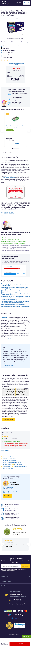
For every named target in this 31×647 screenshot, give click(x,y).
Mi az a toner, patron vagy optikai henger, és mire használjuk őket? (14, 284)
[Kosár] (20, 3)
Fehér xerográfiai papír (8, 468)
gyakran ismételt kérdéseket (8, 177)
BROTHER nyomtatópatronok (9, 458)
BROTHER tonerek (7, 464)
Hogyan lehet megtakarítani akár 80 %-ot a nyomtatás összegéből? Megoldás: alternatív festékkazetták (15, 288)
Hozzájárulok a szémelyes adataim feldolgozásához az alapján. (13, 570)
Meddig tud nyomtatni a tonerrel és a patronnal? (13, 304)
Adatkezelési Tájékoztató (6, 570)
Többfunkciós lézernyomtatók (20, 466)
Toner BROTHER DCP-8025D (7, 213)
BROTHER (20, 7)
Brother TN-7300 (27, 7)
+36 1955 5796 (9, 487)
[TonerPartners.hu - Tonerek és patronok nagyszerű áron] (5, 3)
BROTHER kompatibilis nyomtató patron (12, 462)
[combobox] (15, 153)
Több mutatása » (5, 450)
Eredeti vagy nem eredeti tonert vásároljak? (12, 291)
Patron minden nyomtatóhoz (11, 7)
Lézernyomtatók (6, 466)
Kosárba (21, 643)
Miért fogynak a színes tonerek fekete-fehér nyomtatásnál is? (16, 307)
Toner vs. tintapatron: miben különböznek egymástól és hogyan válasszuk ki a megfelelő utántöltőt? (15, 302)
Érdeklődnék (7, 495)
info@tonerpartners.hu (12, 491)
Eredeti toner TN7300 (8, 266)
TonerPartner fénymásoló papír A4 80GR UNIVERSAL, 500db (14, 126)
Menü (27, 3)
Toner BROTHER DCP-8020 (7, 212)
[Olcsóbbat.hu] (20, 624)
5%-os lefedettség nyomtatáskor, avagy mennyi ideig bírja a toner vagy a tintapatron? (16, 293)
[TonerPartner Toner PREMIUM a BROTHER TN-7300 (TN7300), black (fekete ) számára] (15, 35)
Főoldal (2, 7)
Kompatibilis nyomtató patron (9, 460)
